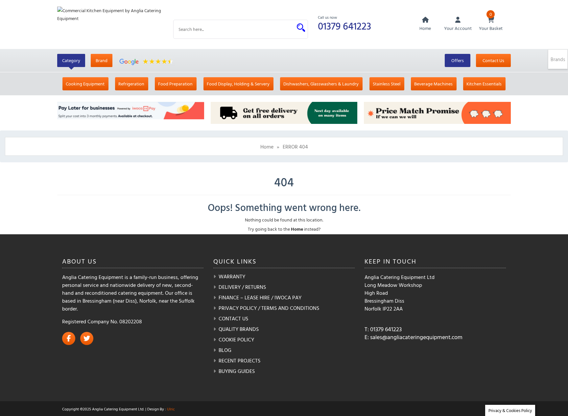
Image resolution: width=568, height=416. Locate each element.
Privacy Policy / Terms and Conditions (269, 308)
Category (71, 60)
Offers (457, 60)
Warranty (232, 276)
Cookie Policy (236, 339)
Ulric (171, 409)
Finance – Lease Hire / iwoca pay (260, 297)
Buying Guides (237, 371)
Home (266, 146)
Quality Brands (239, 329)
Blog (225, 350)
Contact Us (493, 60)
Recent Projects (239, 360)
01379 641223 (344, 25)
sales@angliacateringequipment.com (416, 337)
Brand (101, 60)
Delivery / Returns (242, 287)
